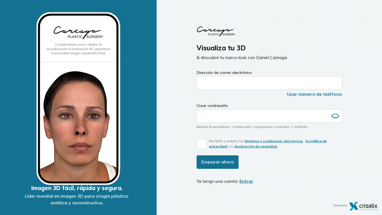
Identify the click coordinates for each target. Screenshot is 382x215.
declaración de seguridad (255, 146)
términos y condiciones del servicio (274, 141)
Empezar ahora (217, 162)
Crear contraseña (212, 105)
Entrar (246, 181)
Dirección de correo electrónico (224, 72)
